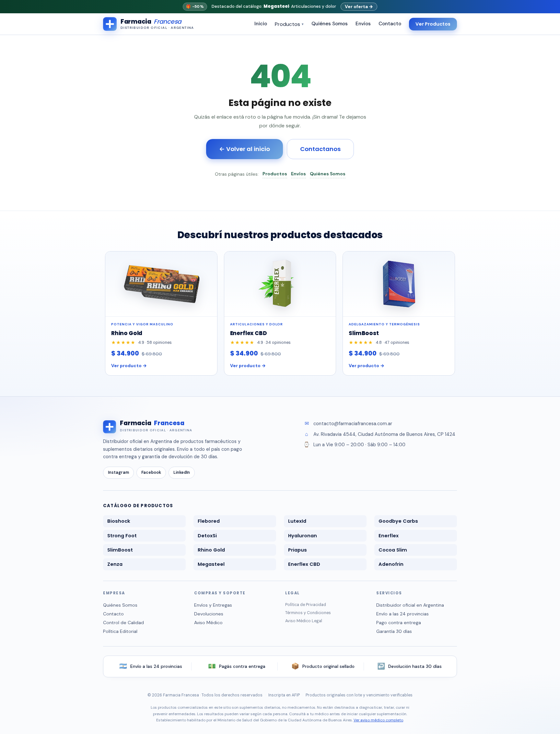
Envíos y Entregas (213, 605)
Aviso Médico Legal (303, 620)
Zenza (114, 564)
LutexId (297, 521)
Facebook (151, 472)
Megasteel (211, 564)
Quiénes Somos (329, 23)
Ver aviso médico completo (378, 720)
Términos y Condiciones (308, 612)
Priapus (297, 550)
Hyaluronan (302, 535)
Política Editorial (120, 631)
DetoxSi (207, 535)
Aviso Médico (208, 622)
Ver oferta (359, 6)
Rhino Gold (211, 550)
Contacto (390, 23)
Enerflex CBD (304, 564)
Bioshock (118, 521)
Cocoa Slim (393, 550)
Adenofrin (391, 564)
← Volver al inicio (244, 149)
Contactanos (320, 149)
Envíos (363, 23)
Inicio (260, 23)
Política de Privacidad (305, 604)
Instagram (118, 472)
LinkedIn (181, 472)
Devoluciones (208, 614)
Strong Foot (122, 535)
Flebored (209, 521)
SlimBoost (120, 550)
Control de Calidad (123, 622)
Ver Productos (432, 24)
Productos (289, 24)
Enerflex (389, 535)
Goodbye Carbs (398, 521)
